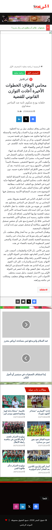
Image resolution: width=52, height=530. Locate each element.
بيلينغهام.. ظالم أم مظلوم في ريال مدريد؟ (28, 28)
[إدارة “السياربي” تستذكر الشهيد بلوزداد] (38, 401)
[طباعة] (18, 301)
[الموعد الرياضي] (41, 6)
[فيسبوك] (34, 301)
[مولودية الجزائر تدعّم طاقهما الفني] (13, 456)
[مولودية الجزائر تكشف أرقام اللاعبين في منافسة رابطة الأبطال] (13, 427)
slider (43, 289)
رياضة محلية (27, 66)
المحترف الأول (15, 66)
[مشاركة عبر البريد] (23, 301)
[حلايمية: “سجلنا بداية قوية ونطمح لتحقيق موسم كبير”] (13, 401)
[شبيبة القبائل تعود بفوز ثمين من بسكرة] (38, 428)
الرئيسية (37, 66)
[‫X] (29, 301)
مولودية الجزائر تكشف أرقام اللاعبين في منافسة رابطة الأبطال (14, 439)
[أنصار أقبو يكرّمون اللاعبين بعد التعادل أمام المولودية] (38, 457)
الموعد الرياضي (26, 525)
